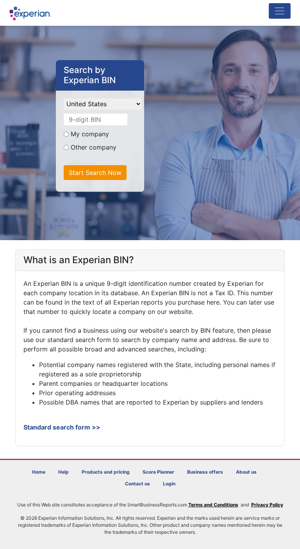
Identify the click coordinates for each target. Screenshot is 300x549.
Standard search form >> (61, 427)
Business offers (205, 472)
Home (38, 472)
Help (63, 472)
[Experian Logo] (30, 13)
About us (246, 472)
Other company (92, 147)
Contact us (137, 484)
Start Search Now (95, 172)
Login (169, 484)
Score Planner (158, 472)
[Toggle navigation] (280, 11)
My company (91, 134)
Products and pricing (106, 472)
